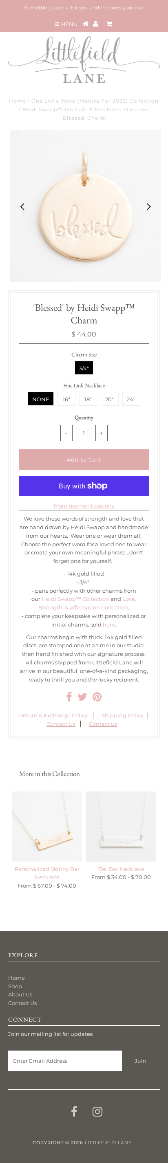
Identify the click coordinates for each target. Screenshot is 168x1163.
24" (131, 399)
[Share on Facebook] (69, 698)
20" (109, 399)
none (40, 399)
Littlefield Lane (108, 1142)
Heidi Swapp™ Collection (75, 599)
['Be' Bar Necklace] (121, 826)
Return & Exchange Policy (53, 715)
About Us (20, 994)
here (109, 624)
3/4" (84, 368)
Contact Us (60, 724)
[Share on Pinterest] (97, 698)
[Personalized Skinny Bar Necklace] (47, 826)
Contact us (103, 724)
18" (88, 399)
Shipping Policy (123, 715)
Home (17, 101)
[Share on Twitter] (82, 698)
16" (66, 399)
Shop (15, 986)
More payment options (84, 505)
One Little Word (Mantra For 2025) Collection (95, 101)
